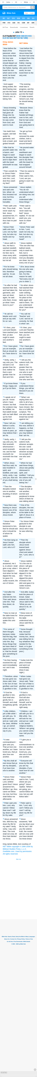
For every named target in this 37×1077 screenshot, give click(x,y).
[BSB (18, 36)
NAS (11, 38)
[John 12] (2, 484)
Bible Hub (18, 859)
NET (15, 38)
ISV (8, 38)
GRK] (26, 38)
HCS (30, 36)
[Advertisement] (21, 903)
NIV (18, 38)
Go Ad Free (4, 1072)
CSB (22, 36)
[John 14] (34, 484)
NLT (22, 38)
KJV (4, 38)
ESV (26, 36)
